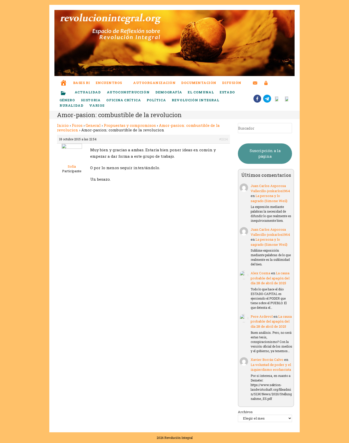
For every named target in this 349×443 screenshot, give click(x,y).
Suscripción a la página (265, 153)
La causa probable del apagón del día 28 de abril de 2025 (270, 278)
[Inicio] (63, 79)
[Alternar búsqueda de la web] (275, 83)
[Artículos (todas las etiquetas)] (67, 93)
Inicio (63, 125)
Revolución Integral (195, 100)
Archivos (245, 412)
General (93, 125)
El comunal (201, 92)
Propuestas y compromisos (130, 125)
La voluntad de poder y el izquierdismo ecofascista (271, 367)
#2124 (223, 139)
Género (67, 100)
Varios (97, 105)
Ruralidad (71, 105)
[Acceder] (266, 80)
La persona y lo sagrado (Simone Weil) (269, 198)
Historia (91, 100)
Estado (227, 92)
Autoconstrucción (128, 92)
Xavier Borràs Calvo (267, 359)
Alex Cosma (260, 273)
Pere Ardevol (262, 316)
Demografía (168, 92)
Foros (77, 125)
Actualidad (88, 92)
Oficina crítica (123, 100)
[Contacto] (255, 80)
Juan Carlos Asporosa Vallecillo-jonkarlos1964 (270, 188)
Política (156, 100)
